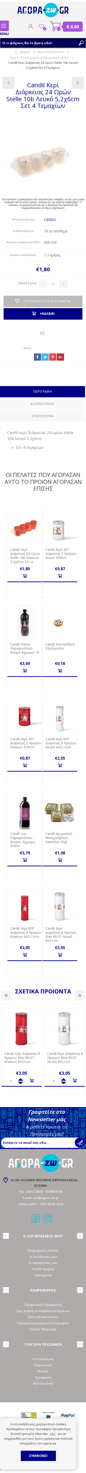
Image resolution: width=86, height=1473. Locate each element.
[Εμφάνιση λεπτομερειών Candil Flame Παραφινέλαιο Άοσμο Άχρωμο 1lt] (24, 622)
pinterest (52, 357)
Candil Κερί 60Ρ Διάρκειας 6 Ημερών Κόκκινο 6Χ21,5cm (25, 933)
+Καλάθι (24, 576)
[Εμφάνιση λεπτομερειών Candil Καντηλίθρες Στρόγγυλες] (60, 622)
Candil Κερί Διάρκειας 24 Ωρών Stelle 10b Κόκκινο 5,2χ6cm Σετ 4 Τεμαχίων (25, 558)
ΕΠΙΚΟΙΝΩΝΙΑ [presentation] (43, 416)
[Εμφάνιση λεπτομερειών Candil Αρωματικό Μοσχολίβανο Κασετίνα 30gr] (60, 812)
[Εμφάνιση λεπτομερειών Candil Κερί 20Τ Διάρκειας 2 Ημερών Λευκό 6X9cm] (60, 528)
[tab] (42, 392)
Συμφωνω (38, 1455)
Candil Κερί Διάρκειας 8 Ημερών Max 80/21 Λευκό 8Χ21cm (60, 935)
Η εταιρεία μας (43, 1359)
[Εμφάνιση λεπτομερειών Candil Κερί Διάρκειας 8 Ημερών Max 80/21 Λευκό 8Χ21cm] (60, 906)
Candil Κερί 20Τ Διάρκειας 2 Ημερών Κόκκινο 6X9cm (25, 743)
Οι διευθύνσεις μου (43, 1257)
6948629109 (54, 1191)
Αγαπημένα (43, 1275)
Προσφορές (43, 1377)
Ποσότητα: (27, 283)
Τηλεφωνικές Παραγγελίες (43, 1305)
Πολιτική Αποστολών (43, 1317)
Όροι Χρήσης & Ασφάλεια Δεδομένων (43, 1311)
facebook (37, 357)
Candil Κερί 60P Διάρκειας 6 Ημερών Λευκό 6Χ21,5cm (60, 743)
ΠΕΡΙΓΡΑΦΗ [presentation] (42, 391)
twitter (45, 357)
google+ (60, 357)
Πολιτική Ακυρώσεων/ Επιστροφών (43, 1323)
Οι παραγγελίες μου (43, 1263)
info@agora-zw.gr (46, 1198)
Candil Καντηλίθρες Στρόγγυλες (60, 646)
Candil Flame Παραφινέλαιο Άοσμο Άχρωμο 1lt (24, 648)
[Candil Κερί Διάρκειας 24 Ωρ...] (8, 83)
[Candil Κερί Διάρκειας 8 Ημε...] (77, 83)
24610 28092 (35, 1191)
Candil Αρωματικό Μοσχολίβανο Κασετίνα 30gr (58, 838)
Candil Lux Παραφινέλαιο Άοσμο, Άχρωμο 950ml (22, 840)
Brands (43, 1371)
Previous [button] (6, 996)
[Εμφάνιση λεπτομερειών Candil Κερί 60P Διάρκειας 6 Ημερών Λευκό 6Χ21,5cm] (60, 717)
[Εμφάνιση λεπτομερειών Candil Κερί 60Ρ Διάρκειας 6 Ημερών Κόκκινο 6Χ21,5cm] (24, 906)
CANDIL (50, 219)
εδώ (52, 1434)
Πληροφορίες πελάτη (43, 1250)
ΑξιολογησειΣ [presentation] (42, 403)
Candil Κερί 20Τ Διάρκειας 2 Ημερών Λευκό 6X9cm (60, 554)
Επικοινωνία (43, 1365)
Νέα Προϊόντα (43, 1383)
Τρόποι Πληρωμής (43, 1329)
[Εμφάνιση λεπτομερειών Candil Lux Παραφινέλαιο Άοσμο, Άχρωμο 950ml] (24, 812)
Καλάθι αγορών (55, 26)
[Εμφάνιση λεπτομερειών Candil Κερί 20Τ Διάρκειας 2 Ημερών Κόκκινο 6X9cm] (24, 717)
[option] (26, 1052)
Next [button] (80, 996)
